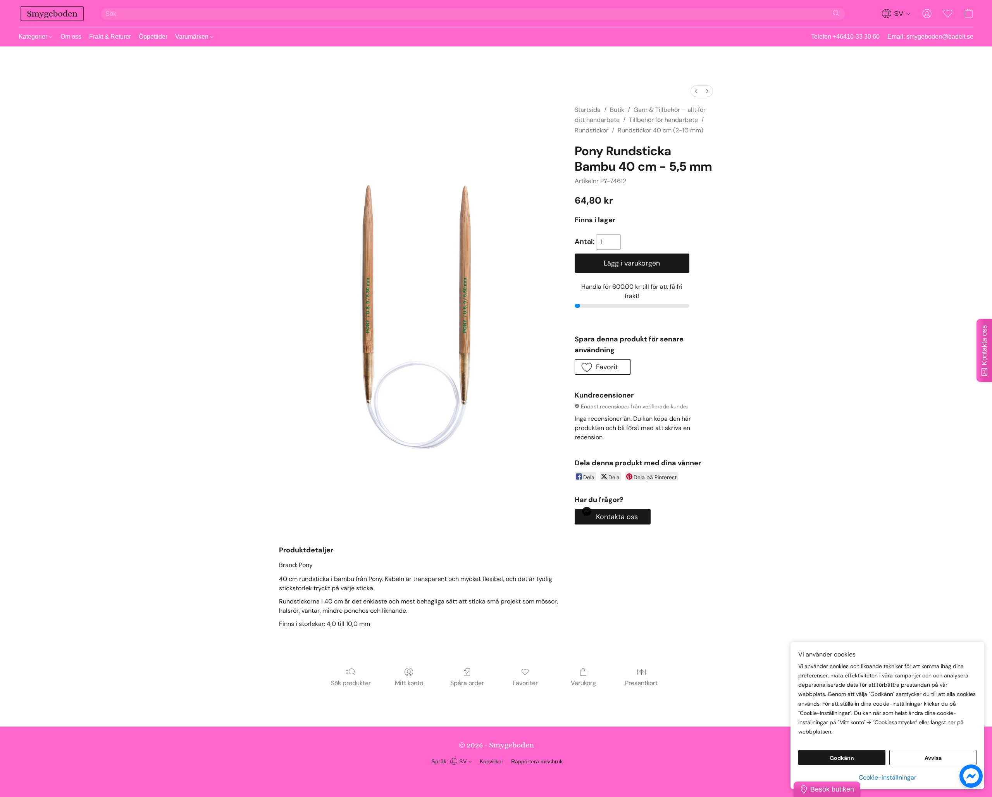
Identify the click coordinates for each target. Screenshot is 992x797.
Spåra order (467, 683)
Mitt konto (409, 683)
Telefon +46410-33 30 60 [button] (845, 36)
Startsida (588, 110)
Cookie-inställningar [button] (887, 777)
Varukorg (583, 683)
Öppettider (153, 36)
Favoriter (525, 683)
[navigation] (896, 13)
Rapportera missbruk (537, 761)
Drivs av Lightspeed (496, 776)
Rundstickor (591, 130)
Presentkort (641, 683)
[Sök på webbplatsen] (836, 13)
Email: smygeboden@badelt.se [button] (930, 36)
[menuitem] (696, 91)
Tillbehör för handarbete (663, 120)
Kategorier (34, 36)
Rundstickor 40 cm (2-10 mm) (660, 130)
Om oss (70, 36)
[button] (52, 13)
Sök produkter (351, 683)
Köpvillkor (491, 761)
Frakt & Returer (110, 36)
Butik (617, 110)
